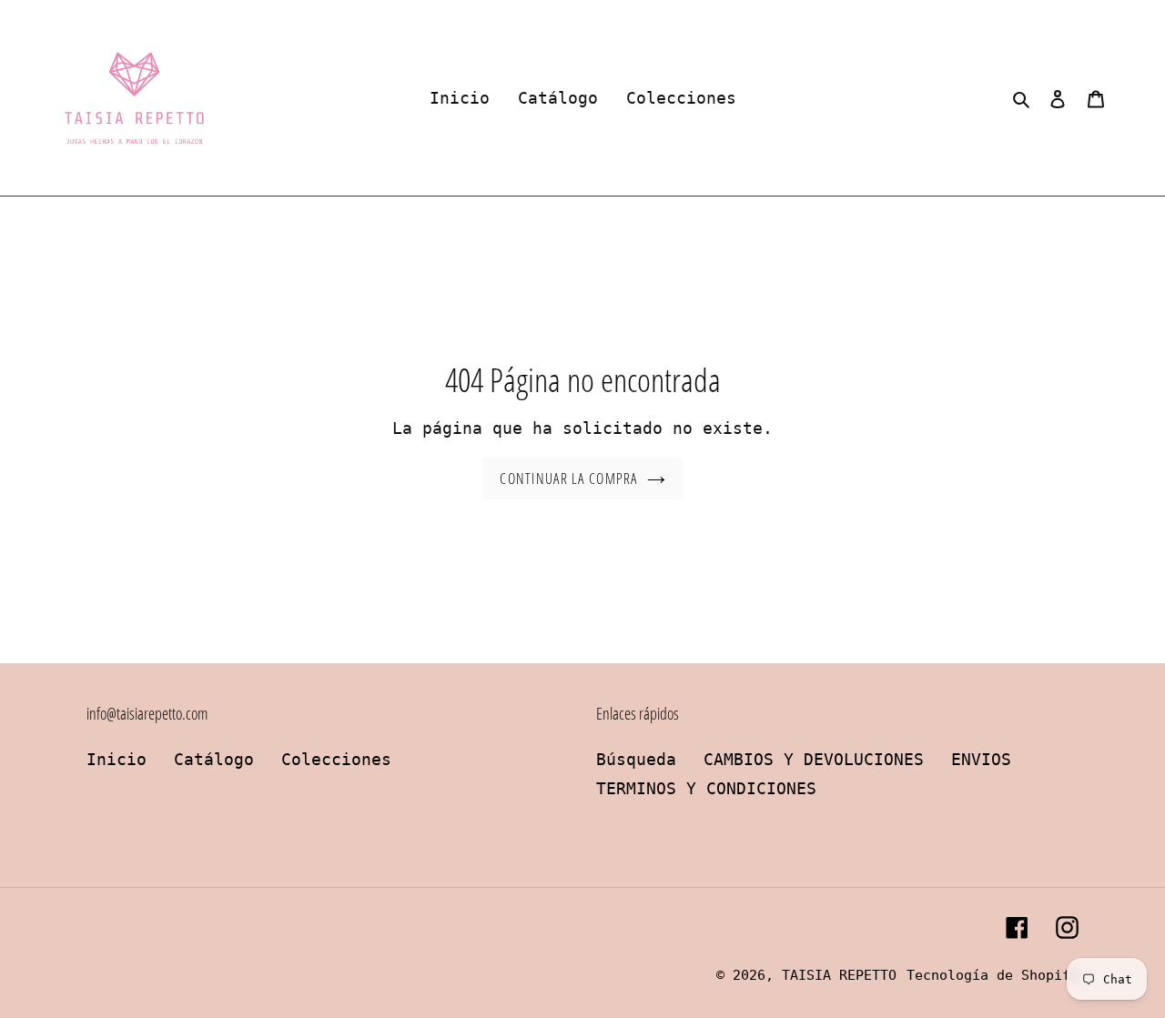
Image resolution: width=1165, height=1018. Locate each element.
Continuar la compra (568, 479)
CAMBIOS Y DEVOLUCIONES (814, 759)
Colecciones (336, 759)
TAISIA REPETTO (839, 975)
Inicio (116, 759)
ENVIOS (981, 759)
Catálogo (214, 759)
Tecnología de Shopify (993, 975)
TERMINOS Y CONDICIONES (706, 788)
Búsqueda (636, 759)
